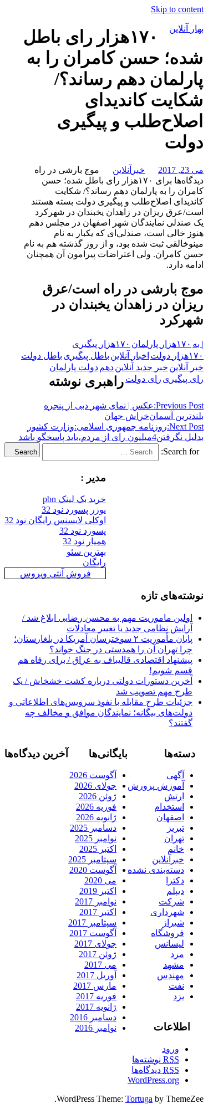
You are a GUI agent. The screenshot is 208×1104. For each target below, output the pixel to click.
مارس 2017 (94, 985)
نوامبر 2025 (95, 838)
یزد (178, 996)
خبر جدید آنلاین (141, 367)
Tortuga (139, 1098)
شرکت (171, 901)
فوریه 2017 (96, 996)
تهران (174, 838)
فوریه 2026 (96, 806)
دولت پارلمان (73, 367)
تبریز (175, 827)
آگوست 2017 (92, 933)
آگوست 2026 (92, 775)
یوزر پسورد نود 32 (74, 509)
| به (198, 344)
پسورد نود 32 (82, 530)
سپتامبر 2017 (92, 922)
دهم (106, 367)
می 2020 (100, 880)
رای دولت (143, 379)
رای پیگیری (183, 379)
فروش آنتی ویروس (55, 573)
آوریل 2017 (96, 975)
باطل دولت (41, 355)
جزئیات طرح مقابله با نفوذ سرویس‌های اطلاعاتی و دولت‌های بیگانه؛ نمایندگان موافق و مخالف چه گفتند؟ (100, 712)
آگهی (175, 775)
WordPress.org (153, 1080)
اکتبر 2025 (97, 848)
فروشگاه (167, 933)
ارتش (174, 796)
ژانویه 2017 (96, 1006)
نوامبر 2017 (95, 901)
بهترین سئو (86, 551)
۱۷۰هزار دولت (177, 355)
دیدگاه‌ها (155, 1070)
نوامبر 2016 (95, 1028)
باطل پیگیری (86, 355)
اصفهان (170, 817)
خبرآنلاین (129, 170)
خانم (176, 848)
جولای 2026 (95, 785)
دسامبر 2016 (93, 1017)
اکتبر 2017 (97, 912)
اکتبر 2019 (97, 891)
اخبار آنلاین (129, 355)
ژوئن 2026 (97, 796)
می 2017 (100, 964)
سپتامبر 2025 (92, 859)
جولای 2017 (95, 943)
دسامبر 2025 (93, 827)
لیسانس (169, 943)
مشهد (173, 964)
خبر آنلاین (186, 367)
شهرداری (167, 912)
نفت (176, 985)
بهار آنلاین (186, 28)
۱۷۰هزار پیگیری (101, 344)
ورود (170, 1049)
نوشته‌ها (155, 1059)
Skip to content (177, 9)
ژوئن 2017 (97, 954)
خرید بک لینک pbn (74, 499)
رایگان (94, 562)
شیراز (173, 922)
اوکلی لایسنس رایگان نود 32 (55, 520)
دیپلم (175, 891)
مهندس (170, 975)
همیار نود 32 (84, 541)
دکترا (175, 880)
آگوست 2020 (92, 870)
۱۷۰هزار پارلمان (161, 344)
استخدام (169, 806)
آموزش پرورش (156, 785)
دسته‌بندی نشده (156, 870)
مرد (177, 954)
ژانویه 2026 (96, 817)
